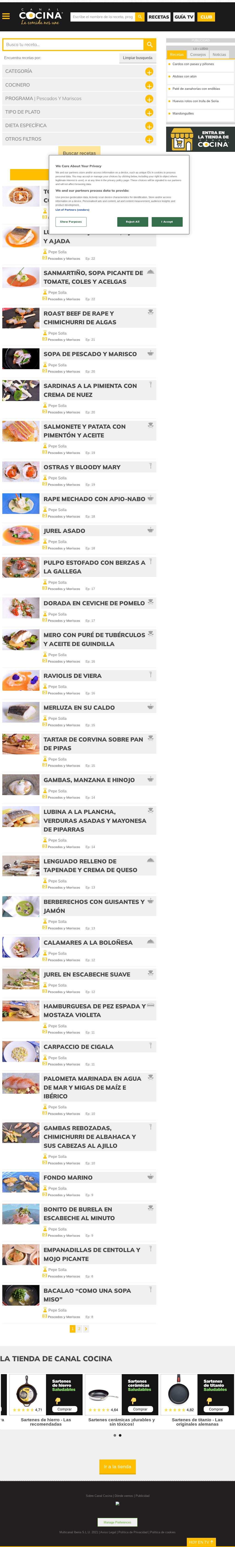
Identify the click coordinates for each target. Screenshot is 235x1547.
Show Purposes (71, 221)
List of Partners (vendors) (73, 209)
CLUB (206, 17)
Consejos (198, 55)
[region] (119, 195)
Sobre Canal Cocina (99, 1496)
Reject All (132, 221)
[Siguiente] (86, 1329)
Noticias (219, 55)
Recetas (177, 55)
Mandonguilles (183, 113)
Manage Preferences (117, 1522)
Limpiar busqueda (137, 58)
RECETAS (159, 17)
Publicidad (142, 1496)
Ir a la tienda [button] (117, 1466)
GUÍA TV (184, 17)
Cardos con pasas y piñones (193, 64)
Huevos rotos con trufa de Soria (196, 101)
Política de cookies (163, 1532)
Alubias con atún (185, 76)
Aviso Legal (108, 1532)
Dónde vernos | (125, 1496)
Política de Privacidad (133, 1532)
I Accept (167, 221)
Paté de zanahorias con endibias (196, 88)
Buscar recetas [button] (79, 153)
